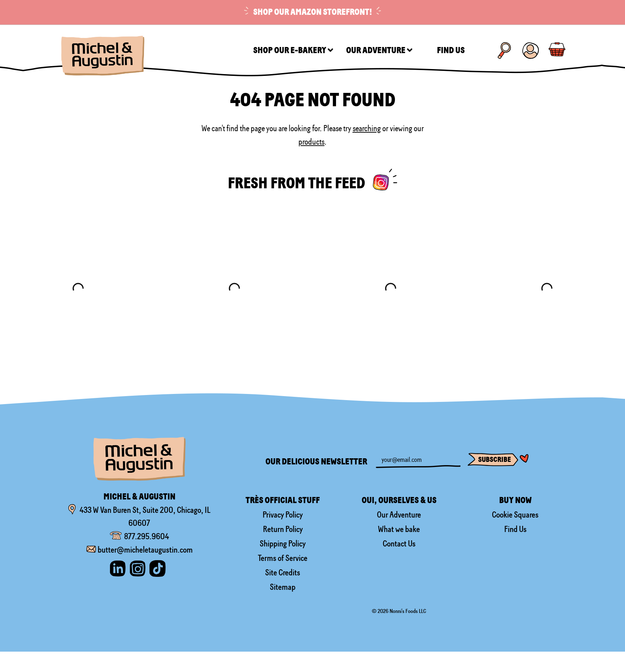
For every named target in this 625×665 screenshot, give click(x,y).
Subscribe (494, 459)
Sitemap (283, 587)
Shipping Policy (283, 544)
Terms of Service (282, 558)
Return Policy (283, 529)
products (311, 142)
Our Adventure (399, 515)
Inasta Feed (384, 179)
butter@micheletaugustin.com (145, 550)
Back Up (607, 636)
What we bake (399, 529)
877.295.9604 (146, 536)
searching (367, 128)
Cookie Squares (515, 515)
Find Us (515, 529)
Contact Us (399, 544)
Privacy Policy (283, 515)
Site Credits (282, 572)
